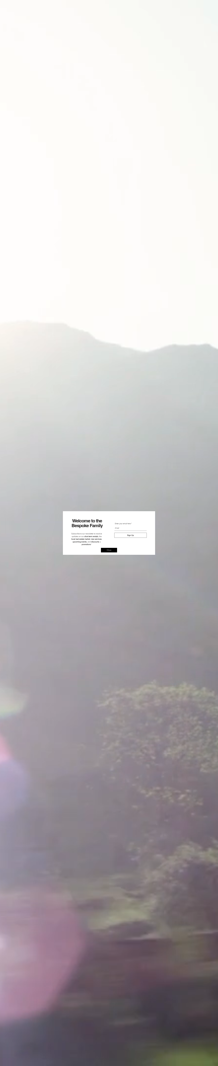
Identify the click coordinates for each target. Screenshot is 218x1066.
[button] (109, 550)
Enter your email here (123, 523)
